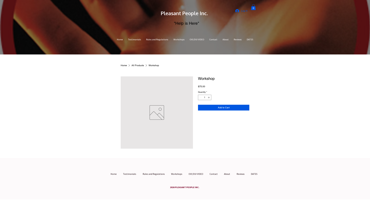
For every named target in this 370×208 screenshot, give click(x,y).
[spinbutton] (204, 97)
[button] (253, 7)
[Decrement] (200, 97)
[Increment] (209, 97)
